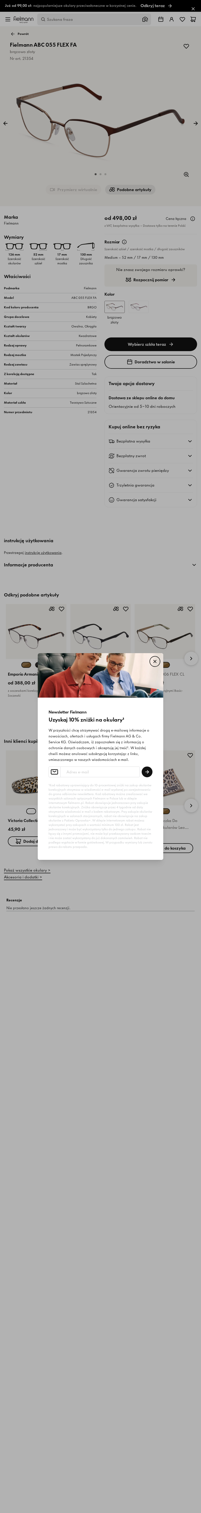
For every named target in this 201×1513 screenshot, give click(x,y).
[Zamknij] (155, 661)
